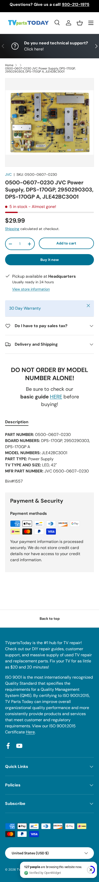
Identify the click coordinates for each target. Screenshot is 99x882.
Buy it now (49, 259)
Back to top (50, 618)
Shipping (12, 228)
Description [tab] (16, 422)
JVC (8, 174)
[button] (79, 22)
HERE (56, 396)
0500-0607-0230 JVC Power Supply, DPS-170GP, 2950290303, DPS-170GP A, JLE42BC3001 (40, 70)
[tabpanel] (49, 458)
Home (9, 65)
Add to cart (66, 243)
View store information (31, 289)
